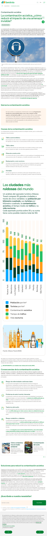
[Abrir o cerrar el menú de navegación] (44, 2)
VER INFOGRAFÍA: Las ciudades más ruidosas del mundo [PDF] (19, 365)
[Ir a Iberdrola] (6, 2)
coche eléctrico (21, 473)
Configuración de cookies (8, 526)
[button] (44, 457)
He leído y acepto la (23, 507)
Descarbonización (5, 24)
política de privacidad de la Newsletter (19, 507)
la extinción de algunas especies (28, 98)
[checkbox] (1, 507)
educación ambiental (27, 476)
